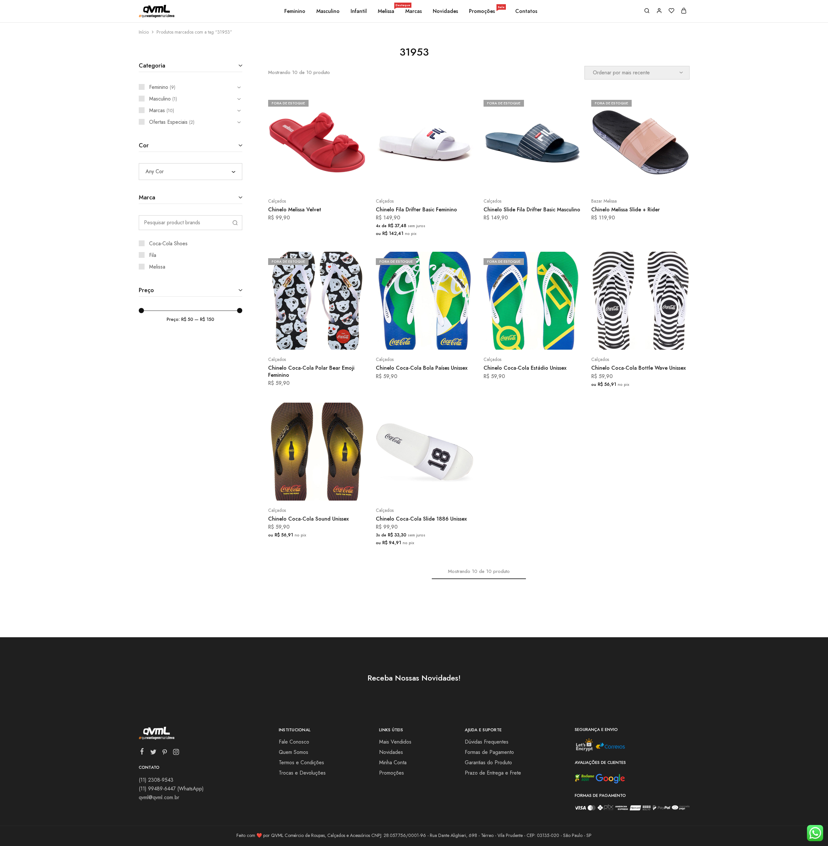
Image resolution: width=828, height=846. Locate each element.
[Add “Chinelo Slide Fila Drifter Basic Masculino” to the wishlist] (548, 181)
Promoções (487, 11)
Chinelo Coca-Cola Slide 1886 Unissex (421, 519)
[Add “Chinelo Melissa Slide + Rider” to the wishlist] (656, 181)
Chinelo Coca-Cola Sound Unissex (308, 519)
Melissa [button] (386, 11)
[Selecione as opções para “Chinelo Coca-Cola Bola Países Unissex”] (407, 339)
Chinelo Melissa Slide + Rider (625, 209)
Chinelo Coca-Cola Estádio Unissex (525, 368)
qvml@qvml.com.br (159, 797)
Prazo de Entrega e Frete (493, 773)
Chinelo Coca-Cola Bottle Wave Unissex (638, 368)
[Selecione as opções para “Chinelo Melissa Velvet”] (299, 181)
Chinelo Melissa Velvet (294, 209)
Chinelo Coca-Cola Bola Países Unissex (421, 368)
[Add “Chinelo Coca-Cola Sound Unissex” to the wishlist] (333, 490)
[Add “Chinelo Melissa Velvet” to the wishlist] (333, 181)
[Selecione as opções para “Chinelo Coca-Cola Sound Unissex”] (299, 490)
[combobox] (190, 171)
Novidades (445, 11)
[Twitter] (153, 753)
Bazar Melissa (604, 201)
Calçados (277, 201)
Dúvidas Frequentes (486, 742)
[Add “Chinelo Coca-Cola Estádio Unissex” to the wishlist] (548, 339)
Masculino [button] (328, 11)
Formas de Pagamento (489, 752)
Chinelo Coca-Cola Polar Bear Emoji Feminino (311, 371)
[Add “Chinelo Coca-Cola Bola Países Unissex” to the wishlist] (441, 339)
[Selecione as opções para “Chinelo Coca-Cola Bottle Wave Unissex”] (623, 339)
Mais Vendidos (395, 742)
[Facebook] (141, 752)
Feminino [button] (294, 11)
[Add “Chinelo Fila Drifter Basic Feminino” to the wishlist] (441, 181)
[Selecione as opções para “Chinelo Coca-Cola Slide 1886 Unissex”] (407, 490)
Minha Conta (393, 762)
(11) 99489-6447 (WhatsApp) (171, 788)
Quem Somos (293, 752)
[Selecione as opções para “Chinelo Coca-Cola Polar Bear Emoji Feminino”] (299, 339)
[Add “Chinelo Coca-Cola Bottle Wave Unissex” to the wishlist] (656, 339)
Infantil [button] (359, 11)
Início (144, 32)
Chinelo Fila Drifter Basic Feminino (416, 209)
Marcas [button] (413, 11)
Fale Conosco (294, 742)
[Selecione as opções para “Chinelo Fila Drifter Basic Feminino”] (407, 181)
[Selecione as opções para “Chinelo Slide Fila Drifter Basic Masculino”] (515, 181)
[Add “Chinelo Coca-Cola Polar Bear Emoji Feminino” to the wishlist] (333, 339)
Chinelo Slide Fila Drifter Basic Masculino (532, 209)
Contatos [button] (526, 11)
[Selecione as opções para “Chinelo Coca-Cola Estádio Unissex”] (515, 339)
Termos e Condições (301, 762)
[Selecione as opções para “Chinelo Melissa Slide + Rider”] (623, 181)
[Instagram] (175, 753)
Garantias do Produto (488, 762)
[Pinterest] (164, 753)
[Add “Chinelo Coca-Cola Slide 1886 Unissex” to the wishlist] (441, 490)
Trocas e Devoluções (302, 773)
